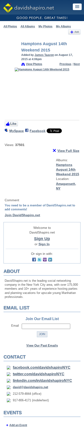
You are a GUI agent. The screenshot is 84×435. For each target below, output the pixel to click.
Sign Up (42, 238)
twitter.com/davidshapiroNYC (38, 374)
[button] (77, 7)
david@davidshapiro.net (30, 387)
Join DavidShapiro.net (22, 215)
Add (76, 31)
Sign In (44, 244)
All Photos (10, 26)
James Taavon (44, 55)
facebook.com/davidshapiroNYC (41, 367)
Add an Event (18, 425)
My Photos (45, 26)
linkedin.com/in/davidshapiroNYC (42, 381)
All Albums (28, 26)
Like (13, 123)
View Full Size (68, 151)
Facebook (38, 131)
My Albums (63, 26)
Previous (65, 64)
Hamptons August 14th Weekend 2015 (67, 169)
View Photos (34, 64)
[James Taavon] (11, 54)
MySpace (16, 131)
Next (77, 64)
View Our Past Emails (42, 345)
